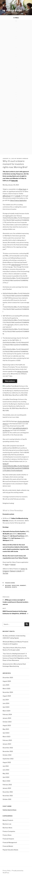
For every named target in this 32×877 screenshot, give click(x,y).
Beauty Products (8, 820)
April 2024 (6, 707)
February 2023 (7, 740)
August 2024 (7, 696)
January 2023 (7, 744)
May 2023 (6, 729)
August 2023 (7, 725)
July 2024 (6, 699)
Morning (8, 587)
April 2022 (6, 777)
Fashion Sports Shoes (9, 810)
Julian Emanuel (16, 265)
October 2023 (7, 722)
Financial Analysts (8, 839)
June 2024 (6, 703)
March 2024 (6, 711)
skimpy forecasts (22, 371)
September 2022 (8, 759)
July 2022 (6, 766)
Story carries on (10, 381)
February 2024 (7, 714)
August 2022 (7, 762)
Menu (17, 17)
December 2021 (8, 792)
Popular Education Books (10, 850)
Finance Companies (9, 831)
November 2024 (8, 692)
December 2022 (8, 748)
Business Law (7, 824)
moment (23, 585)
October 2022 (7, 755)
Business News (7, 828)
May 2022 (6, 773)
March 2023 (6, 736)
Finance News (10, 582)
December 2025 (8, 677)
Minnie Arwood (22, 158)
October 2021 (7, 799)
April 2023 (6, 733)
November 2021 (8, 795)
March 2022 (6, 781)
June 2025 (6, 685)
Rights (14, 587)
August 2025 (7, 681)
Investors (15, 585)
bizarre (8, 585)
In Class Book (12, 10)
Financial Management (10, 842)
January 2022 (7, 788)
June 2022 (6, 770)
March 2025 (6, 688)
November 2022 (8, 751)
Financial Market (8, 846)
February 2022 (7, 784)
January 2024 (7, 718)
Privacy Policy (7, 870)
